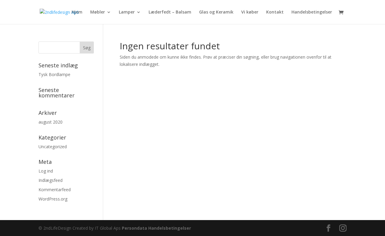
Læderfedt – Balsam (170, 12)
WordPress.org (52, 199)
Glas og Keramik (216, 12)
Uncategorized (52, 146)
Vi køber (249, 12)
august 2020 (50, 122)
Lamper (127, 12)
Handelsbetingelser (311, 12)
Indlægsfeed (50, 180)
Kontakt (275, 12)
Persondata (134, 228)
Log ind (45, 171)
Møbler (97, 12)
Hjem (77, 12)
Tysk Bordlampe (54, 74)
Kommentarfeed (54, 189)
